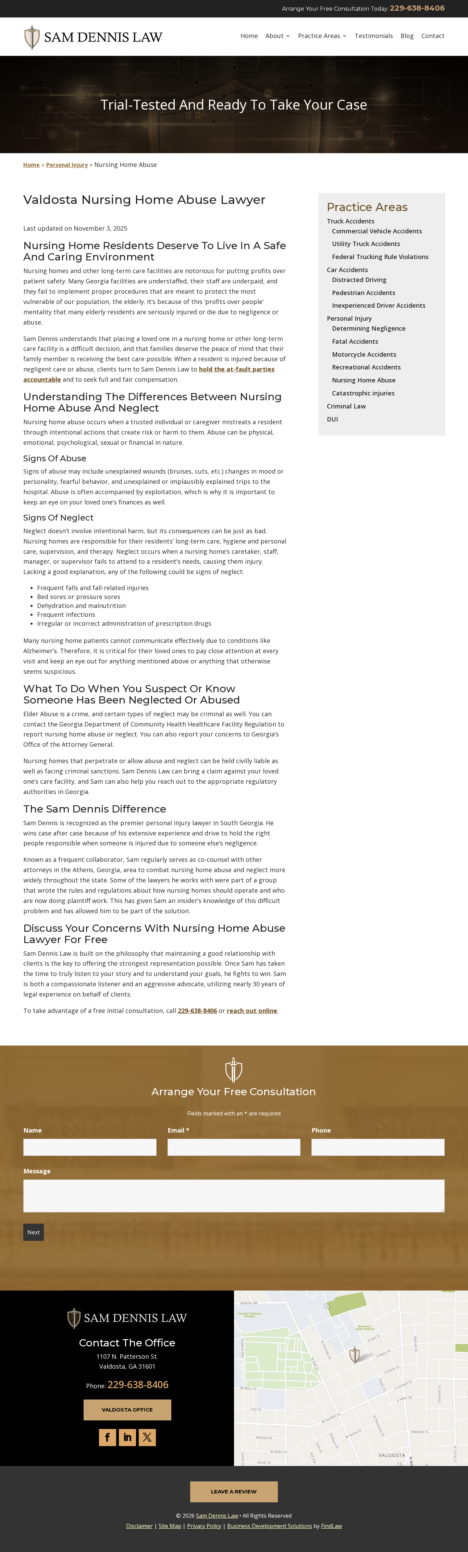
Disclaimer (139, 1526)
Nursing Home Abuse (364, 380)
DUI (332, 419)
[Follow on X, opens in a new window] (147, 1437)
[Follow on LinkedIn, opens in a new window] (127, 1437)
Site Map (170, 1526)
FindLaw (331, 1526)
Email (178, 1130)
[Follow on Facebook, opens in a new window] (107, 1437)
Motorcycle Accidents (364, 354)
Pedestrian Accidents (363, 293)
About (275, 36)
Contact (433, 36)
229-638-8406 (417, 8)
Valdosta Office (127, 1409)
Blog (407, 36)
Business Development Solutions (269, 1526)
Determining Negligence (369, 328)
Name (32, 1130)
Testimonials (374, 36)
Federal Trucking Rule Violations (380, 257)
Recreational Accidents (366, 367)
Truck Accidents (350, 221)
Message (37, 1171)
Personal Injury (349, 318)
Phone (321, 1130)
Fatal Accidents (355, 341)
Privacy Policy (204, 1526)
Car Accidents (347, 270)
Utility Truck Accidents (366, 244)
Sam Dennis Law (217, 1515)
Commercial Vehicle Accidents (377, 231)
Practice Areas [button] (319, 36)
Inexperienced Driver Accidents (379, 305)
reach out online (252, 1010)
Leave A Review (234, 1491)
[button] (461, 1502)
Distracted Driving (359, 280)
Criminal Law (346, 406)
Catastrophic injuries (363, 393)
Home (249, 36)
